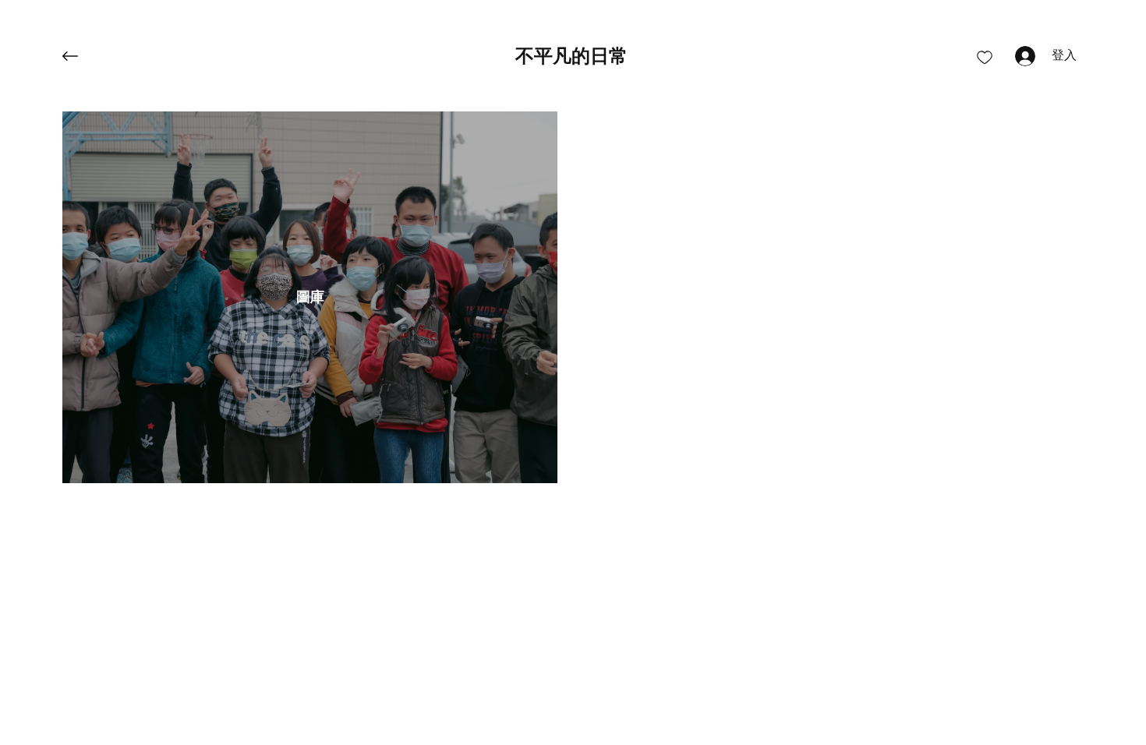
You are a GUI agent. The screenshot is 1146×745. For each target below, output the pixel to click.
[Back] (81, 56)
